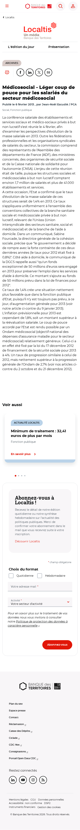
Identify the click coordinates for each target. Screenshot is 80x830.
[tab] (15, 476)
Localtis (9, 17)
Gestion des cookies (49, 807)
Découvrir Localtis (27, 541)
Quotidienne (25, 575)
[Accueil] (38, 6)
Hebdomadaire (55, 575)
